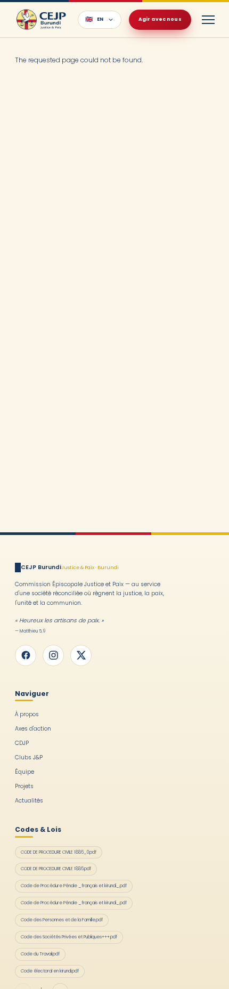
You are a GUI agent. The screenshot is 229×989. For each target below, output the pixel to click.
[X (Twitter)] (81, 655)
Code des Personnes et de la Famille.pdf (62, 920)
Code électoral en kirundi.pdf (50, 971)
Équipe (24, 772)
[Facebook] (25, 655)
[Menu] (208, 19)
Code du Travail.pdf (40, 954)
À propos (27, 714)
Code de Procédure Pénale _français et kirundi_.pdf (74, 885)
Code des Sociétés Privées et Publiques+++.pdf (69, 937)
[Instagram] (53, 655)
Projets (24, 786)
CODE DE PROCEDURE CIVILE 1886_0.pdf (58, 852)
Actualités (29, 801)
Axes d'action (33, 729)
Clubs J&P (29, 757)
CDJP (22, 743)
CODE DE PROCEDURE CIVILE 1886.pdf (56, 868)
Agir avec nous (160, 19)
